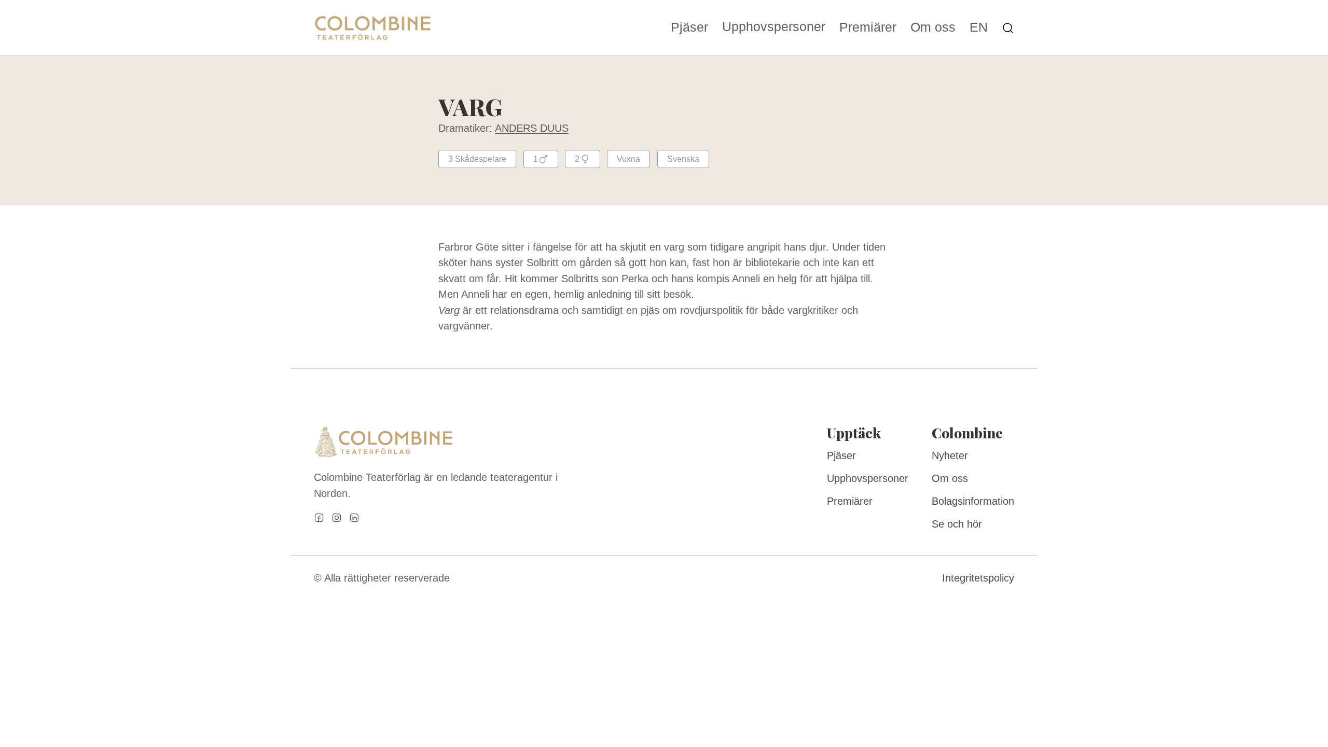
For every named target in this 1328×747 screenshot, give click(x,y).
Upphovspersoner (773, 27)
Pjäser (689, 27)
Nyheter (950, 455)
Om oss (933, 27)
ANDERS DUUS (532, 128)
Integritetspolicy (978, 578)
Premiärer (867, 27)
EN (979, 27)
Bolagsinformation (973, 501)
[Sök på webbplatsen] (1008, 27)
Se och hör (957, 524)
